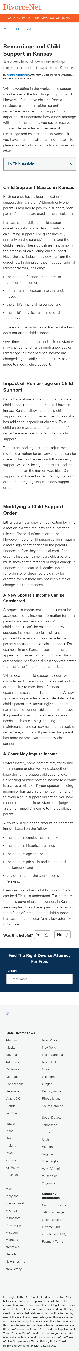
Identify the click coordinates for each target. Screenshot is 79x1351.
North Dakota (51, 1062)
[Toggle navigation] (73, 7)
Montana (12, 1240)
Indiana (11, 1146)
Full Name (11, 970)
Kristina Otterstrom (18, 74)
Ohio (45, 1069)
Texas (46, 1132)
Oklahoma (49, 1077)
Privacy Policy (48, 1342)
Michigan (12, 1211)
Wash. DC (13, 1099)
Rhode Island (51, 1099)
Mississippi (14, 1225)
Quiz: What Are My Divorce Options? (39, 18)
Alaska (10, 1048)
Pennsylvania (51, 1091)
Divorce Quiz (51, 1227)
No (59, 934)
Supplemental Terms (26, 1342)
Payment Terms (53, 1242)
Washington (51, 1161)
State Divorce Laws (20, 1033)
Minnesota (13, 1218)
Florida (10, 1106)
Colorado (12, 1077)
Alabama (12, 1040)
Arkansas (12, 1062)
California (12, 1069)
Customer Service (54, 1205)
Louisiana (12, 1175)
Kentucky (12, 1167)
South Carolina (52, 1106)
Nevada (11, 1254)
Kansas (11, 1160)
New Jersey (14, 1269)
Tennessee (49, 1125)
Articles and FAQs (55, 1234)
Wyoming (49, 1183)
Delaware (12, 1091)
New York (49, 1048)
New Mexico (51, 1040)
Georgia (11, 1113)
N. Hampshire (15, 1262)
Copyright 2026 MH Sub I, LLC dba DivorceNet (35, 1297)
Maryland (12, 1196)
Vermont (48, 1147)
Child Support (21, 29)
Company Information (51, 1196)
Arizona (11, 1055)
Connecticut (14, 1084)
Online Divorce (52, 1220)
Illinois (10, 1138)
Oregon (47, 1084)
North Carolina (52, 1055)
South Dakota (51, 1118)
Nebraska (12, 1247)
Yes (39, 934)
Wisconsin (50, 1176)
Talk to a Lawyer (53, 1212)
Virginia (47, 1154)
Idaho (10, 1131)
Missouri (12, 1232)
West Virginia (51, 1169)
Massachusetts (16, 1203)
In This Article (21, 164)
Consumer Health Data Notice (36, 1346)
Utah (45, 1140)
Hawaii (11, 1124)
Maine (10, 1189)
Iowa (9, 1153)
